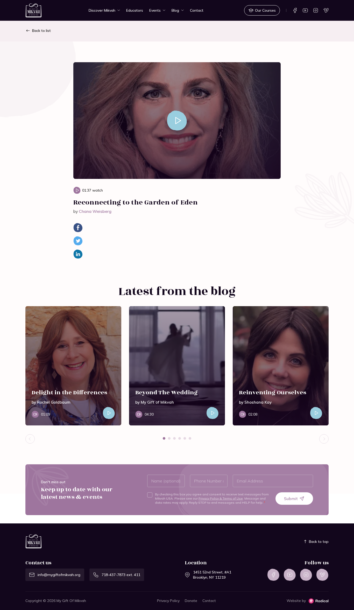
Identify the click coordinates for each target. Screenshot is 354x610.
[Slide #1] (164, 438)
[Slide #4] (179, 438)
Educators (134, 10)
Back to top (319, 541)
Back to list (41, 30)
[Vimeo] (326, 10)
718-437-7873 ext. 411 (121, 574)
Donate (191, 600)
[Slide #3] (174, 438)
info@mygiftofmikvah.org (59, 574)
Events (155, 10)
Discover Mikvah (102, 10)
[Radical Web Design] (318, 601)
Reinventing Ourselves (272, 392)
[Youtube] (305, 10)
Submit (291, 498)
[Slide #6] (190, 438)
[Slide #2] (169, 438)
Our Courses (265, 10)
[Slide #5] (184, 438)
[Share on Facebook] (78, 227)
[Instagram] (315, 10)
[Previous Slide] (30, 439)
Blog (175, 10)
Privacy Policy (168, 600)
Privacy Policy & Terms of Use (221, 498)
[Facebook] (295, 10)
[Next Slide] (324, 439)
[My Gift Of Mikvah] (33, 10)
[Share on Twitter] (78, 241)
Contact (196, 10)
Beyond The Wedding (166, 392)
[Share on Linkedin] (78, 254)
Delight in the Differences (69, 392)
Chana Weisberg (95, 211)
